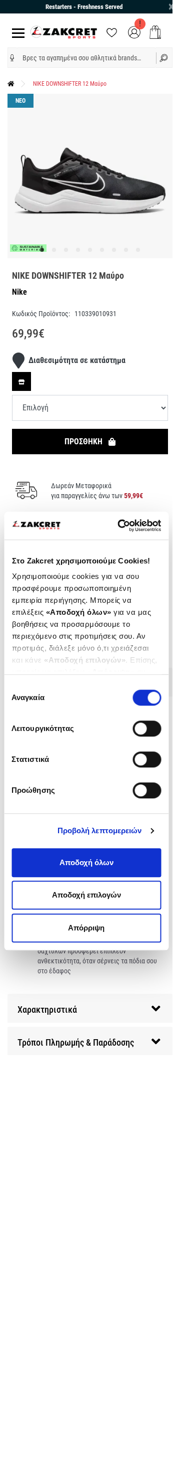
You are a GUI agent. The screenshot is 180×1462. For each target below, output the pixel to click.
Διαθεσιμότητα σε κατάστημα (77, 360)
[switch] (146, 728)
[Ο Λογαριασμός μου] (134, 31)
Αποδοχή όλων (87, 862)
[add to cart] (155, 32)
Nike (19, 292)
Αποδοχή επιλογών (86, 895)
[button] (12, 58)
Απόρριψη (86, 927)
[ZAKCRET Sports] (64, 31)
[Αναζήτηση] (164, 57)
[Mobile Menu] (16, 32)
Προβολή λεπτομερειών (100, 830)
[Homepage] (11, 83)
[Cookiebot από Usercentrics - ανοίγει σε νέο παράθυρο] (120, 525)
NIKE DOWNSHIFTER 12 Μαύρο (69, 83)
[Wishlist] (111, 31)
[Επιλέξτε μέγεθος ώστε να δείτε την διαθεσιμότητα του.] (21, 381)
